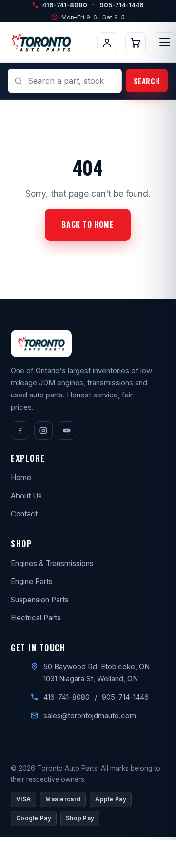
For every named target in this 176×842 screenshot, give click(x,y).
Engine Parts (32, 581)
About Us (26, 495)
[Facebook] (20, 430)
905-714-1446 (121, 5)
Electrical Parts (36, 617)
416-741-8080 (64, 5)
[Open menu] (165, 42)
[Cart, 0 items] (135, 42)
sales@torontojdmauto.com (89, 715)
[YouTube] (67, 430)
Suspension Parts (40, 599)
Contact (24, 513)
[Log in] (107, 42)
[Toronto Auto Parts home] (41, 42)
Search (147, 80)
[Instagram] (43, 430)
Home (21, 477)
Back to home (87, 224)
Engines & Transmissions (52, 563)
